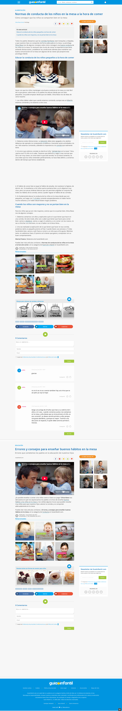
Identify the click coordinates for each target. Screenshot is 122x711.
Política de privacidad (50, 688)
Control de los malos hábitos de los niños (23, 537)
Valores (25, 589)
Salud (17, 321)
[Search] (92, 2)
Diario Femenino (73, 703)
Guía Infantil (61, 703)
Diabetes (41, 321)
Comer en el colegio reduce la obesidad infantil (23, 557)
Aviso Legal (63, 688)
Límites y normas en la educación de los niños (44, 557)
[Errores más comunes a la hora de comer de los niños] (44, 293)
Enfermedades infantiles (31, 321)
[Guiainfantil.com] (37, 3)
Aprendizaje (19, 589)
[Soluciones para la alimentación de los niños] (44, 273)
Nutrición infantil (48, 245)
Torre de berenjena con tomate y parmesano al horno (64, 270)
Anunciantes (83, 688)
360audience (66, 707)
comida (59, 145)
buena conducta (66, 45)
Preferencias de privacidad (29, 357)
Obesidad (19, 553)
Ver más (69, 433)
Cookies (37, 688)
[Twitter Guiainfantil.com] (97, 157)
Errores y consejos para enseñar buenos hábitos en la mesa (24, 270)
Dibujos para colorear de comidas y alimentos (30, 301)
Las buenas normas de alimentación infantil (44, 537)
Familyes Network (48, 703)
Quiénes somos (27, 688)
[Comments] (72, 24)
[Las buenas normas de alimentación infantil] (44, 540)
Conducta (19, 266)
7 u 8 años (36, 198)
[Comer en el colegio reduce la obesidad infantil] (24, 560)
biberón (69, 100)
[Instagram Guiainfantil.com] (93, 157)
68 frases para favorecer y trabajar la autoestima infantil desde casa (101, 34)
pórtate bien (56, 151)
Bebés (29, 589)
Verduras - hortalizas (62, 266)
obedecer (29, 221)
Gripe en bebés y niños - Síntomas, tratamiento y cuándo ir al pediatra (100, 49)
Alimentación (20, 10)
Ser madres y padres (38, 589)
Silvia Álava (19, 45)
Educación (19, 445)
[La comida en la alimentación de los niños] (24, 293)
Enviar (69, 361)
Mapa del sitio (95, 688)
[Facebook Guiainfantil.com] (86, 157)
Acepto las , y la (37, 357)
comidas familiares (47, 41)
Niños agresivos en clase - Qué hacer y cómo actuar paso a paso (86, 49)
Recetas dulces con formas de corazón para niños (31, 568)
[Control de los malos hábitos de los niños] (24, 540)
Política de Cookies (52, 357)
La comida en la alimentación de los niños (23, 290)
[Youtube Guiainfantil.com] (101, 157)
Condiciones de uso (41, 357)
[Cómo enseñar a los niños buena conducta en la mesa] (64, 540)
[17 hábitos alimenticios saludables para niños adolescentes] (64, 560)
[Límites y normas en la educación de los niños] (44, 560)
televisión (44, 141)
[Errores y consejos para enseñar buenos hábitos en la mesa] (24, 273)
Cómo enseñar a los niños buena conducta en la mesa (64, 537)
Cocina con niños (21, 286)
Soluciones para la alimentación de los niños (43, 270)
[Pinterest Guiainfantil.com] (89, 157)
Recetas (22, 321)
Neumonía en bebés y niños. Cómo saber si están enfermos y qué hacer (86, 34)
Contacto (73, 688)
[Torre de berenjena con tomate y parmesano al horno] (64, 273)
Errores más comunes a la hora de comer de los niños (44, 290)
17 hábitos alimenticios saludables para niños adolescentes (64, 557)
